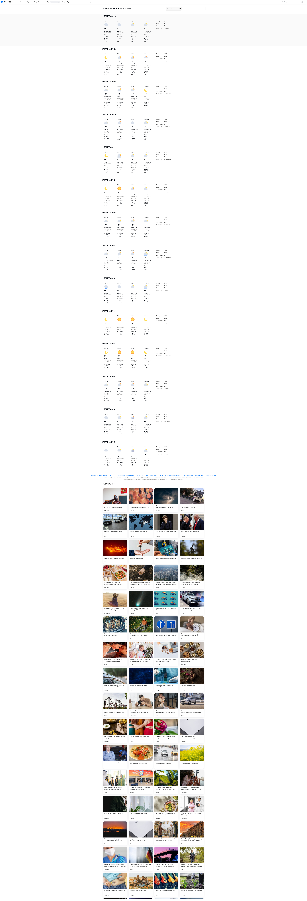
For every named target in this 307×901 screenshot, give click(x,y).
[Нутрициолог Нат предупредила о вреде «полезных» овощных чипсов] (115, 731)
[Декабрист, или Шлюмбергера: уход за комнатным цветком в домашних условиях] (166, 731)
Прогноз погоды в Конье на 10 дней (169, 475)
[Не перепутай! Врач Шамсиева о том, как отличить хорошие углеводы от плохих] (141, 757)
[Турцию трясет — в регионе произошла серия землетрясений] (141, 526)
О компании (7, 900)
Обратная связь (284, 900)
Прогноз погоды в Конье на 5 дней (124, 475)
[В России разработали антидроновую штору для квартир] (192, 731)
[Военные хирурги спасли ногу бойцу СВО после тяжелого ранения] (166, 680)
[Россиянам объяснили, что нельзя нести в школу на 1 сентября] (141, 654)
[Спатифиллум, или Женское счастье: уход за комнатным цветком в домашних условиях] (141, 808)
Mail (2, 900)
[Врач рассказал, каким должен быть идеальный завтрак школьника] (166, 808)
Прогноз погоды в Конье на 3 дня (101, 475)
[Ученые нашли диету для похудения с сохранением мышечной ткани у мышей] (115, 577)
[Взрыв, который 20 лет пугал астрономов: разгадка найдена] (141, 680)
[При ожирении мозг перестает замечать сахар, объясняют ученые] (141, 731)
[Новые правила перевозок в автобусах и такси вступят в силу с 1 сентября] (166, 552)
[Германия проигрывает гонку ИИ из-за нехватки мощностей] (141, 859)
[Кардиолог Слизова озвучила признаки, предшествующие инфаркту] (115, 808)
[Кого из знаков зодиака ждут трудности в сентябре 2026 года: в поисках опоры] (192, 782)
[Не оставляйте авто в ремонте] (115, 757)
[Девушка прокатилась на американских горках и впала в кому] (115, 705)
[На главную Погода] (7, 2)
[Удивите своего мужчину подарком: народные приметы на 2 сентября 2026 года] (141, 885)
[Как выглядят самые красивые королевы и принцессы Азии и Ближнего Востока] (115, 782)
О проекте (246, 900)
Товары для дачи (211, 475)
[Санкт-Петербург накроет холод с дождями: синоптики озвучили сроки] (192, 833)
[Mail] (2, 2)
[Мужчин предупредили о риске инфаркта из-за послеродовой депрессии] (166, 705)
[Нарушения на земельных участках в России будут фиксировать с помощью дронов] (141, 833)
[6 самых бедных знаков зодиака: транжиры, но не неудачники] (141, 705)
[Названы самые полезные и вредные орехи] (192, 654)
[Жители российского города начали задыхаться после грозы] (166, 500)
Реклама (14, 900)
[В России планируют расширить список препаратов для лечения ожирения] (115, 885)
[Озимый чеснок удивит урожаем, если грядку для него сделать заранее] (141, 577)
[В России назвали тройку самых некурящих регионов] (166, 654)
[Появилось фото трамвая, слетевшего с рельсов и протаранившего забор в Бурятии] (192, 500)
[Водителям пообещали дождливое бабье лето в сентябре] (166, 757)
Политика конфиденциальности (257, 900)
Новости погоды (188, 475)
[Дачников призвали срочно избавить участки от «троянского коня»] (166, 782)
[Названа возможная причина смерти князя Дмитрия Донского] (192, 552)
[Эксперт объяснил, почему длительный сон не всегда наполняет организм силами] (192, 628)
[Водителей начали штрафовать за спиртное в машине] (115, 628)
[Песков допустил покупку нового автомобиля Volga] (192, 603)
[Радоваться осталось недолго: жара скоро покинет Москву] (115, 680)
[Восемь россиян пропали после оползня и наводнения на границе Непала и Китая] (166, 577)
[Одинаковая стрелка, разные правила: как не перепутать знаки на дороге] (166, 628)
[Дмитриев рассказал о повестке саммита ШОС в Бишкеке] (141, 782)
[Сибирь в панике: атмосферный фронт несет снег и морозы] (192, 577)
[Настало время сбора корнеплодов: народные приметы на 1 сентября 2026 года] (192, 680)
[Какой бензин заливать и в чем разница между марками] (166, 885)
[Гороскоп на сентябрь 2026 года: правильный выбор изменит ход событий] (115, 603)
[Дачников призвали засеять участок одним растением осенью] (192, 757)
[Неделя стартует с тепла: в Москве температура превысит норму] (166, 859)
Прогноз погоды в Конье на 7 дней (147, 475)
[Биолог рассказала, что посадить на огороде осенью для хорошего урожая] (192, 885)
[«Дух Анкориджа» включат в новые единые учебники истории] (192, 526)
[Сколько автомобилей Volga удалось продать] (115, 526)
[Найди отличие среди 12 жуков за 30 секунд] (166, 603)
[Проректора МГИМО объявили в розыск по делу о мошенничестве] (166, 526)
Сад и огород (199, 475)
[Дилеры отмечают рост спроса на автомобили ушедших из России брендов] (192, 705)
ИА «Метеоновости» (301, 900)
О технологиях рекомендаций (272, 900)
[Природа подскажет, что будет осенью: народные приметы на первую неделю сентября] (141, 500)
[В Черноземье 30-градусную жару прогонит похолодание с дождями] (115, 833)
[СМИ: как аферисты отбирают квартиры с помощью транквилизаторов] (141, 552)
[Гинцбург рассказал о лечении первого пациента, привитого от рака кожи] (115, 859)
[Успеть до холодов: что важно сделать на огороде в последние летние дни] (192, 859)
